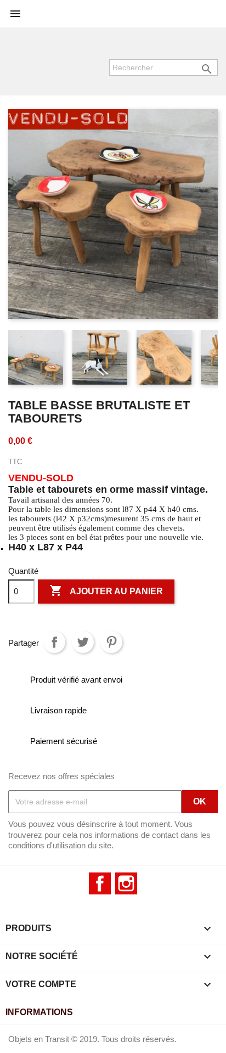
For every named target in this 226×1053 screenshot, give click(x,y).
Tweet (83, 642)
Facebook (100, 883)
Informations (39, 1012)
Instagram (126, 883)
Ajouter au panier (106, 590)
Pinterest (111, 642)
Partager (54, 642)
